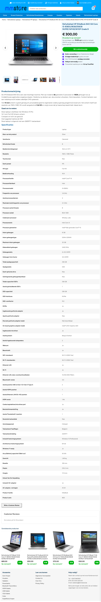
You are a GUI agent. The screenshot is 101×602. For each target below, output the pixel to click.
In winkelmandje (81, 49)
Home (5, 15)
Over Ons (38, 581)
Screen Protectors (17, 15)
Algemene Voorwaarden (43, 576)
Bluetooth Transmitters (9, 586)
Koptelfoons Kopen (8, 599)
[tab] (50, 91)
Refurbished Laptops (91, 15)
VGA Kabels (6, 593)
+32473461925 (75, 578)
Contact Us (39, 578)
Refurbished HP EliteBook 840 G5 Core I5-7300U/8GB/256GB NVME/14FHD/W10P (63, 557)
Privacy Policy (40, 583)
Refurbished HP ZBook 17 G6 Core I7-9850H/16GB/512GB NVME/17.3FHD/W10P (88, 557)
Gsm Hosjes (6, 576)
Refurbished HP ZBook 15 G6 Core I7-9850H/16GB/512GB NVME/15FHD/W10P (10, 557)
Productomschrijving (10, 91)
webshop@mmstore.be (79, 583)
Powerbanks (6, 583)
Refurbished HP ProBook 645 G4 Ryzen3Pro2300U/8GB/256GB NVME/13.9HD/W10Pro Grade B (37, 557)
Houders (59, 15)
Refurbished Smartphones (35, 15)
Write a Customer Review (11, 505)
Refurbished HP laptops (29, 20)
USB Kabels (6, 591)
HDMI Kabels (6, 588)
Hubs (4, 596)
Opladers (69, 15)
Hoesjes (50, 15)
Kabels (78, 15)
